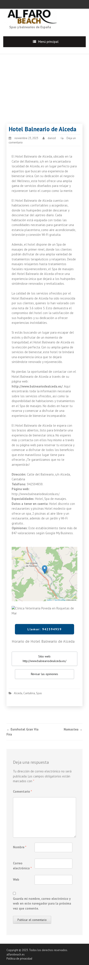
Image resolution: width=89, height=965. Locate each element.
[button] (44, 569)
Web (16, 879)
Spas (39, 693)
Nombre (19, 847)
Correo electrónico (22, 865)
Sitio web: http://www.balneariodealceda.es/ (44, 658)
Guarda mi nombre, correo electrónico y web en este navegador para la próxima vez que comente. (42, 903)
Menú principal (48, 42)
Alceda (18, 693)
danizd (52, 138)
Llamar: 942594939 (44, 629)
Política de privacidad (19, 958)
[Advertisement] (44, 85)
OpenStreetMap (59, 600)
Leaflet (49, 600)
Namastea (73, 729)
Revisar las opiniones (44, 674)
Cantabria (29, 693)
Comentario (22, 791)
